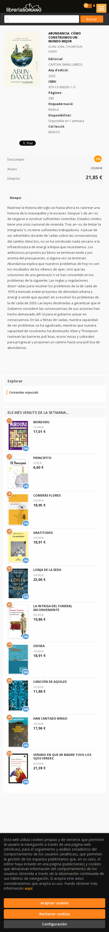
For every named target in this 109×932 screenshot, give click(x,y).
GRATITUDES (43, 533)
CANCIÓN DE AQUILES (50, 682)
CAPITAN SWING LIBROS (65, 64)
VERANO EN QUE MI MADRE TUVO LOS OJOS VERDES (62, 756)
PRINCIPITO (42, 458)
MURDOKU (41, 422)
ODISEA (39, 646)
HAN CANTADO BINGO (50, 718)
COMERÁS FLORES (47, 495)
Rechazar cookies (54, 913)
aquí (28, 888)
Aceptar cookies (55, 903)
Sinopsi (15, 198)
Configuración (54, 924)
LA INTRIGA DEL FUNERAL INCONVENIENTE (52, 608)
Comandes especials (23, 392)
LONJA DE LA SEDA (47, 570)
